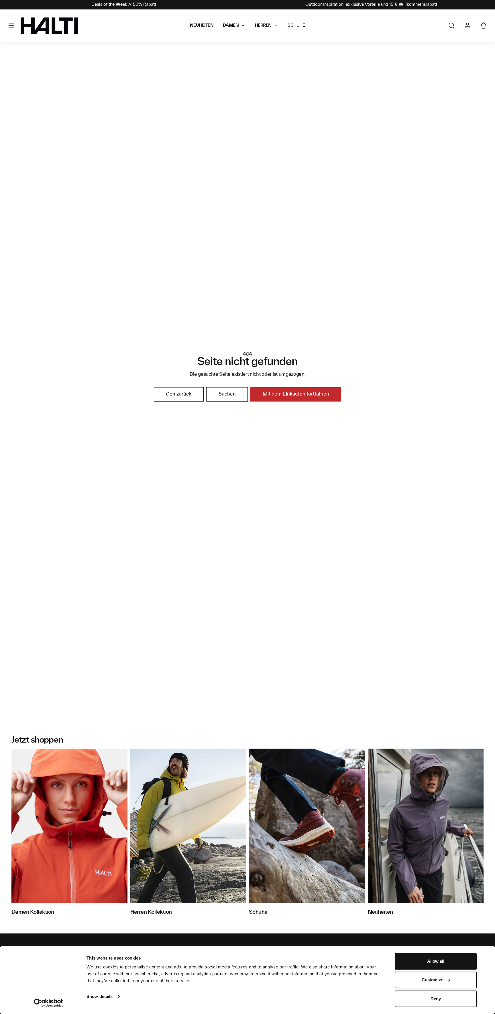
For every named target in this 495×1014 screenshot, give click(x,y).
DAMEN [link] (231, 26)
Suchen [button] (227, 394)
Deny (436, 998)
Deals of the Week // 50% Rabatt (123, 5)
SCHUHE (296, 26)
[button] (11, 25)
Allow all (436, 961)
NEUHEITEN (201, 26)
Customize (432, 980)
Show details (100, 996)
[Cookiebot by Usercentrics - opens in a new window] (48, 1003)
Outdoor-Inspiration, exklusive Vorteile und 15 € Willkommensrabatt (371, 5)
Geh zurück (178, 394)
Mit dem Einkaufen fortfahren (296, 394)
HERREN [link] (263, 26)
